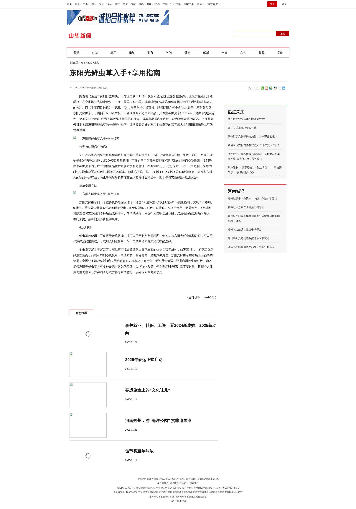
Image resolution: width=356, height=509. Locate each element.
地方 (83, 62)
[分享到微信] (262, 88)
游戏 (117, 4)
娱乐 (101, 4)
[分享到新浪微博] (266, 88)
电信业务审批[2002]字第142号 (171, 488)
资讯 (77, 4)
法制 (165, 4)
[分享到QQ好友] (275, 88)
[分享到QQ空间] (271, 88)
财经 (93, 4)
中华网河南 (143, 479)
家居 (206, 52)
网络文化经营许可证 (146, 488)
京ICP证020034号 (126, 488)
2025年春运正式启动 (144, 359)
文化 (125, 4)
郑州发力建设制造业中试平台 (245, 229)
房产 (113, 52)
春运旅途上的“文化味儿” (147, 390)
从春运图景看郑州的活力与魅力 (246, 207)
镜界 (141, 4)
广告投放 (184, 483)
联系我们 (194, 483)
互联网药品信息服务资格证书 (182, 492)
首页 (69, 4)
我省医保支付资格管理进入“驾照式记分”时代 (253, 145)
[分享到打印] (283, 88)
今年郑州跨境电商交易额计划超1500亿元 (251, 246)
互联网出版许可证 (234, 492)
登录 (272, 4)
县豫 (262, 52)
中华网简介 (163, 483)
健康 (149, 4)
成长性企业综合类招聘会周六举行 (247, 119)
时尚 (169, 52)
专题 (280, 52)
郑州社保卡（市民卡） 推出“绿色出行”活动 (252, 198)
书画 (225, 52)
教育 (150, 52)
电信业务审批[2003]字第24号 (201, 488)
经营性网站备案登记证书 (155, 492)
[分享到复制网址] (279, 88)
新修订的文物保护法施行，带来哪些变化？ (252, 136)
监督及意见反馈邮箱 (197, 496)
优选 (157, 4)
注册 (284, 4)
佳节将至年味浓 (139, 451)
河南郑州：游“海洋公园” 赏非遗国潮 (158, 420)
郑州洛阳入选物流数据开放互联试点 (248, 238)
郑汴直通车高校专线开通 (242, 127)
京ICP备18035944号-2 (227, 488)
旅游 (132, 52)
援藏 (133, 4)
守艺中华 (175, 4)
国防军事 (189, 4)
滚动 (90, 62)
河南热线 (102, 87)
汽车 (109, 4)
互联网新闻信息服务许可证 (210, 492)
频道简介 (174, 483)
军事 (85, 4)
